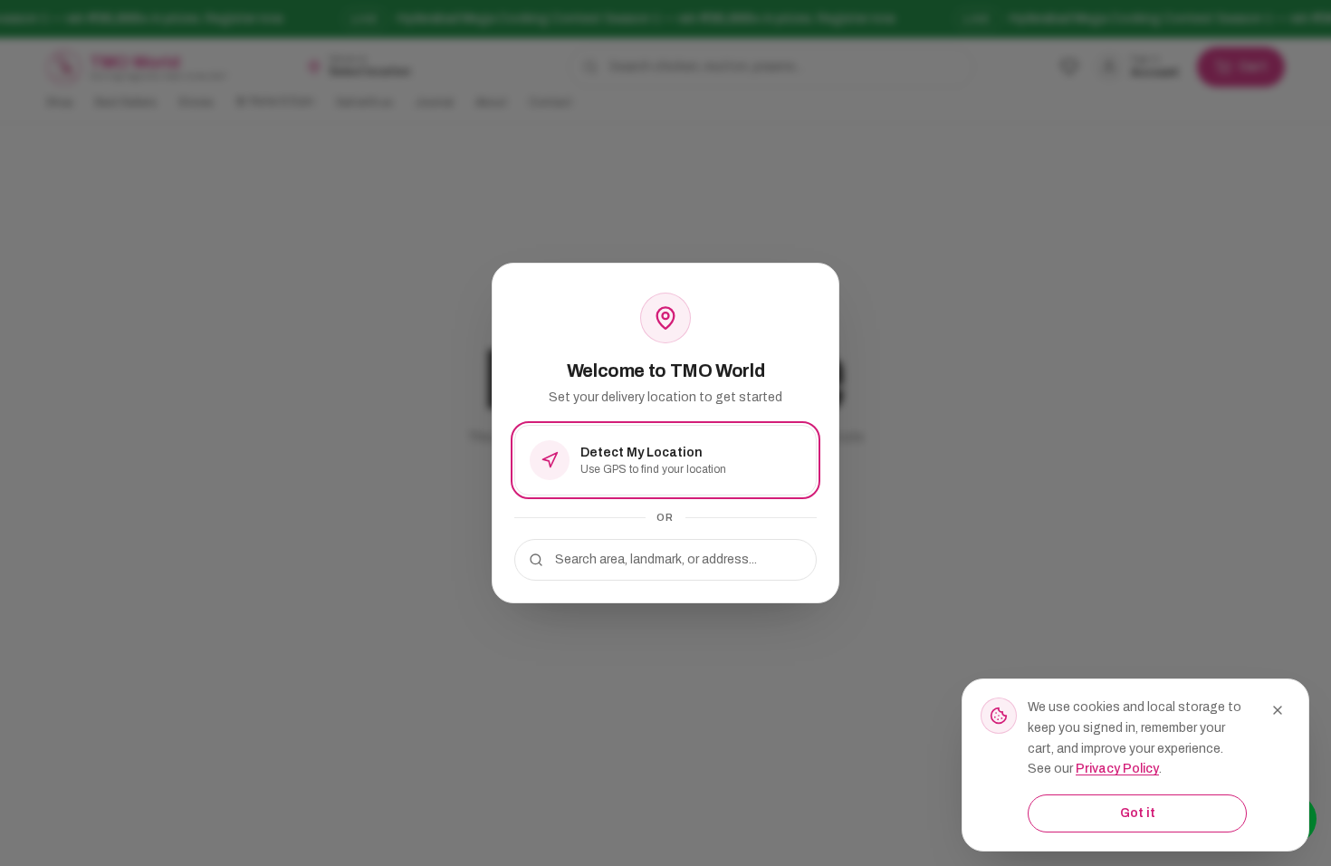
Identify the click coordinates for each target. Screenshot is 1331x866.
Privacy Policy (1117, 768)
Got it (1137, 813)
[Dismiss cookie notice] (1277, 710)
